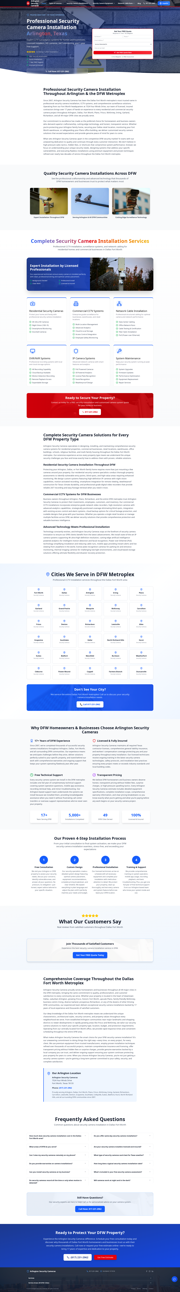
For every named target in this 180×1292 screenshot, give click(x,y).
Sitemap (144, 1289)
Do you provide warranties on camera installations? (50, 1163)
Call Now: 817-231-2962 (58, 71)
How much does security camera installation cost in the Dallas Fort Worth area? (55, 1137)
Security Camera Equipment (103, 3)
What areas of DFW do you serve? (43, 1147)
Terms (139, 1289)
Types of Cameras (55, 3)
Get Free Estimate (105, 1257)
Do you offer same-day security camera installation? (115, 1136)
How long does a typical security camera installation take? (118, 1163)
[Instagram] (149, 1271)
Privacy (133, 1289)
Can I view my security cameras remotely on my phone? (52, 1155)
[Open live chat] (175, 1279)
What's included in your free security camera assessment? (118, 1172)
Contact (151, 1289)
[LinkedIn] (152, 1271)
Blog (139, 3)
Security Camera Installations (77, 3)
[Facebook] (147, 1271)
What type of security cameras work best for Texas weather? (119, 1155)
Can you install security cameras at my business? (49, 1172)
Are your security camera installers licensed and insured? (117, 1147)
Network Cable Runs (125, 3)
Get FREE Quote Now (124, 53)
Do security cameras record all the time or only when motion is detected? (55, 1181)
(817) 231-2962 (65, 1088)
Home (44, 3)
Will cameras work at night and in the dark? (112, 1180)
